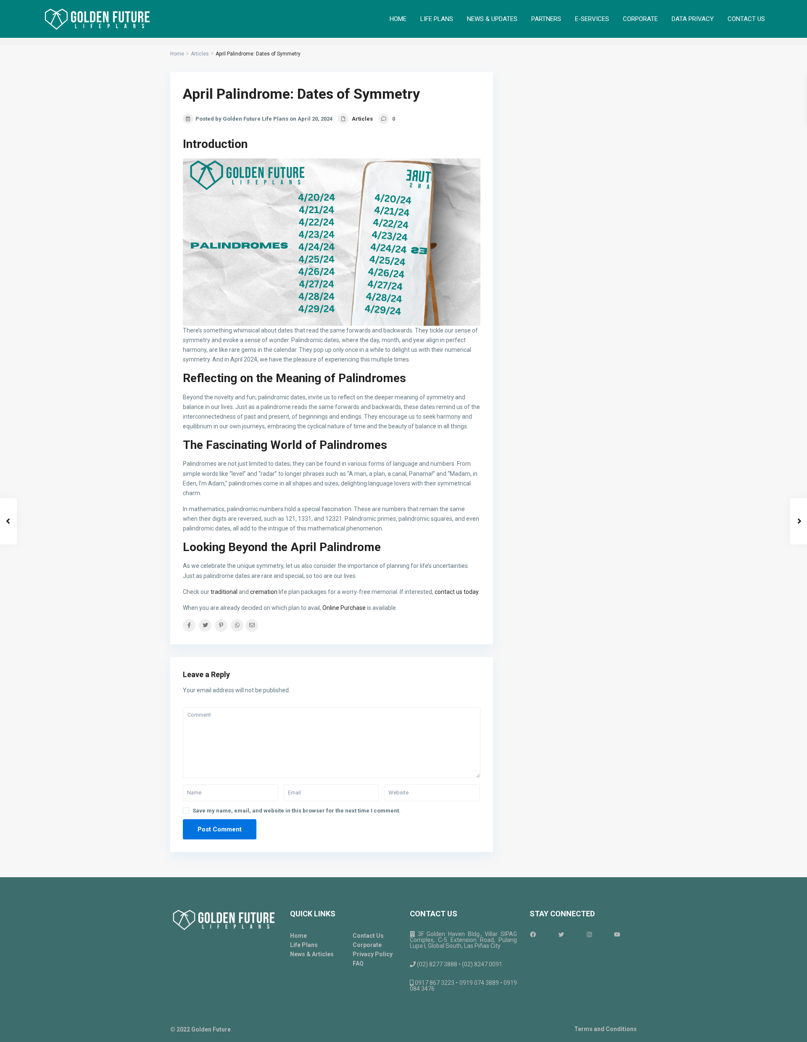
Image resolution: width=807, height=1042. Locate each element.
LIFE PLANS (436, 19)
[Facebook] (541, 934)
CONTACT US (746, 19)
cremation (263, 591)
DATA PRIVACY (693, 19)
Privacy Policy (373, 954)
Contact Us (368, 935)
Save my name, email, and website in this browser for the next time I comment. (297, 810)
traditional (224, 591)
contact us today (456, 591)
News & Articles (312, 954)
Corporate (367, 945)
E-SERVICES (592, 19)
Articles (200, 54)
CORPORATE (640, 19)
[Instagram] (597, 934)
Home (177, 54)
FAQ (358, 963)
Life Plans (304, 945)
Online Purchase (344, 607)
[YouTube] (625, 934)
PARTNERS (546, 19)
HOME (398, 19)
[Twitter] (569, 934)
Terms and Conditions (605, 1029)
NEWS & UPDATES (492, 19)
